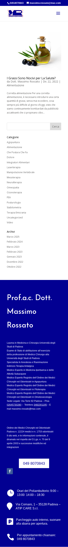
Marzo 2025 (13, 236)
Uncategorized (15, 217)
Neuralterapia (14, 182)
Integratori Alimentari (18, 162)
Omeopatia (13, 187)
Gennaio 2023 (14, 256)
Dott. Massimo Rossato (25, 81)
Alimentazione (15, 85)
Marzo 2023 (13, 246)
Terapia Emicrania (16, 212)
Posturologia (14, 202)
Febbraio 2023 (14, 251)
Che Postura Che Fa (17, 152)
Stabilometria (14, 207)
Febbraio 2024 (14, 241)
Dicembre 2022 (15, 261)
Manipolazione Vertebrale (21, 172)
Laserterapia (13, 167)
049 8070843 (34, 463)
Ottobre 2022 (14, 266)
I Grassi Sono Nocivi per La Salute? (31, 78)
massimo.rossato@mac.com (26, 408)
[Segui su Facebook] (10, 471)
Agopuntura (13, 142)
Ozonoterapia (14, 192)
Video (10, 222)
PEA (9, 197)
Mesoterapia (13, 177)
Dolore (10, 157)
